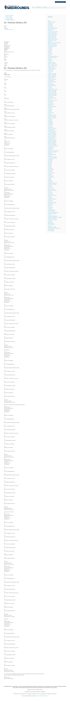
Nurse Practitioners (51, 211)
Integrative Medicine (51, 94)
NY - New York (50, 224)
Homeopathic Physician (52, 89)
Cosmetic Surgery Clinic (52, 31)
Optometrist (50, 104)
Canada (49, 208)
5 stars (5, 80)
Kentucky (49, 60)
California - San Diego (52, 219)
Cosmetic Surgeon (51, 141)
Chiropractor (50, 78)
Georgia (49, 50)
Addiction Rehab (51, 21)
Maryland (49, 147)
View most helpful (7, 141)
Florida (49, 48)
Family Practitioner (51, 91)
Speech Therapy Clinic (52, 64)
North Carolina (50, 173)
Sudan (49, 206)
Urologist (49, 197)
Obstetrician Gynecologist (52, 150)
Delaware (49, 118)
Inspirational (50, 229)
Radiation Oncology (51, 133)
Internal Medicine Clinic (52, 39)
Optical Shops (50, 222)
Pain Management (51, 115)
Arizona (49, 99)
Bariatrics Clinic (50, 29)
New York (50, 53)
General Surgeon (51, 143)
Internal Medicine (51, 97)
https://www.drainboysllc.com (43, 695)
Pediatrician (50, 127)
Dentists (49, 201)
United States (50, 69)
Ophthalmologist (51, 154)
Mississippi (50, 123)
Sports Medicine (51, 136)
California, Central (51, 116)
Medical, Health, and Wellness (53, 228)
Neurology (50, 101)
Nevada (49, 41)
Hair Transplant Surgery (52, 145)
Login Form (45, 7)
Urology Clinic (50, 67)
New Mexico (50, 169)
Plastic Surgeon (51, 189)
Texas (49, 61)
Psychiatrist (50, 129)
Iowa (49, 166)
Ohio (49, 55)
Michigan (49, 122)
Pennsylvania (50, 112)
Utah (49, 179)
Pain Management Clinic (52, 56)
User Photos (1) (7, 41)
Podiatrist (49, 194)
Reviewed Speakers (51, 227)
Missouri (49, 30)
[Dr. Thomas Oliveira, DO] (10, 35)
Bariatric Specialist (51, 75)
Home (33, 7)
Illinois (49, 52)
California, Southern (51, 32)
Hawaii (49, 51)
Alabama (49, 105)
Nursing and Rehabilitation (52, 216)
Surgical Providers (51, 139)
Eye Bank (49, 24)
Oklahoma (50, 175)
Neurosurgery (50, 148)
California (49, 23)
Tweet (5, 72)
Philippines (50, 203)
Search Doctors (38, 7)
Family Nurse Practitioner (52, 212)
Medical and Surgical (51, 28)
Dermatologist (50, 84)
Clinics (49, 20)
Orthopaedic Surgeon (52, 183)
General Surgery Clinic (52, 34)
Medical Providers (51, 74)
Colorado (49, 47)
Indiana (49, 165)
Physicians (50, 207)
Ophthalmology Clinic (52, 45)
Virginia (49, 153)
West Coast (50, 26)
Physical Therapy (51, 62)
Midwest (49, 25)
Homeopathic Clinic (51, 36)
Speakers (49, 225)
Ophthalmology (51, 209)
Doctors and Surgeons (52, 73)
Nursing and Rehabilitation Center (54, 217)
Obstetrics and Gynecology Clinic (54, 42)
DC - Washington (51, 132)
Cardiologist (50, 80)
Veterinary (50, 71)
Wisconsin (50, 181)
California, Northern (51, 156)
